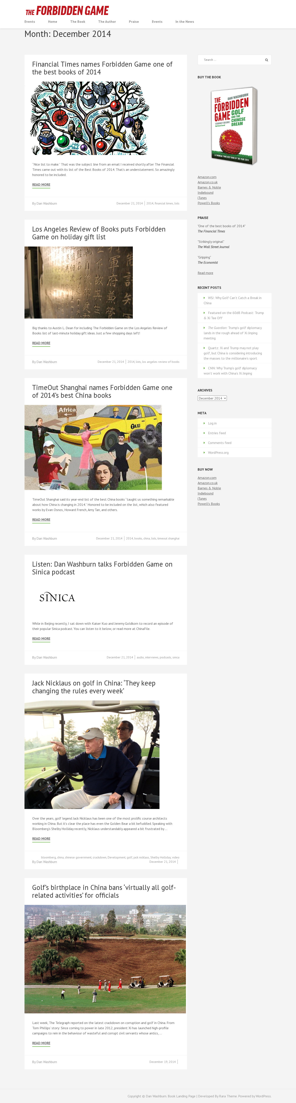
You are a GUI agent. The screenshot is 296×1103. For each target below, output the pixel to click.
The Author (107, 21)
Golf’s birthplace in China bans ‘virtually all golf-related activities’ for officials (104, 891)
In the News (185, 21)
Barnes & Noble (209, 187)
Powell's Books (209, 203)
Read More (41, 184)
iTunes (202, 198)
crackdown (99, 857)
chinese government (78, 857)
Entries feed (217, 433)
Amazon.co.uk (208, 182)
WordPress (263, 1096)
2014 (149, 203)
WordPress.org (218, 452)
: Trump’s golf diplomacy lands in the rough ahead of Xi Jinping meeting (233, 332)
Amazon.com (207, 177)
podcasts (165, 657)
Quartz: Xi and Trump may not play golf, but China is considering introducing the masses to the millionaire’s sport (233, 353)
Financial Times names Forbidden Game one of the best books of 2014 (102, 67)
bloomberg (48, 857)
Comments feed (219, 443)
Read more (205, 273)
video (175, 857)
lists (176, 203)
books (138, 538)
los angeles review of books (160, 362)
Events (29, 21)
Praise (134, 21)
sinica (175, 657)
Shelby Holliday (160, 857)
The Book (77, 21)
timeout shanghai (168, 538)
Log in (212, 423)
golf (129, 857)
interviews (151, 657)
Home (52, 21)
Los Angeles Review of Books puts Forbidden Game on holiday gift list (99, 232)
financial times (164, 203)
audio (140, 657)
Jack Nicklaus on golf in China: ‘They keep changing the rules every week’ (94, 686)
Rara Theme (228, 1096)
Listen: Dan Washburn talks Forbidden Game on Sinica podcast (102, 567)
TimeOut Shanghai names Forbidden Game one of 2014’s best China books (102, 391)
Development (116, 857)
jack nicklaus (141, 857)
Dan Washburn (46, 203)
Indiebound (205, 192)
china (146, 538)
